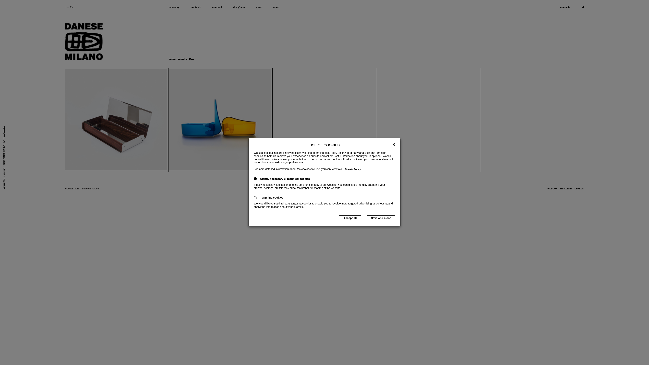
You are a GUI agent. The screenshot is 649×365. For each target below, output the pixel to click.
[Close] (394, 144)
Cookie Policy (353, 169)
